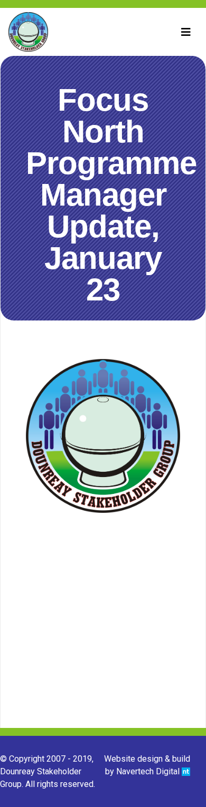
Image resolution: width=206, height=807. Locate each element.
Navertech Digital (149, 771)
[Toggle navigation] (186, 32)
